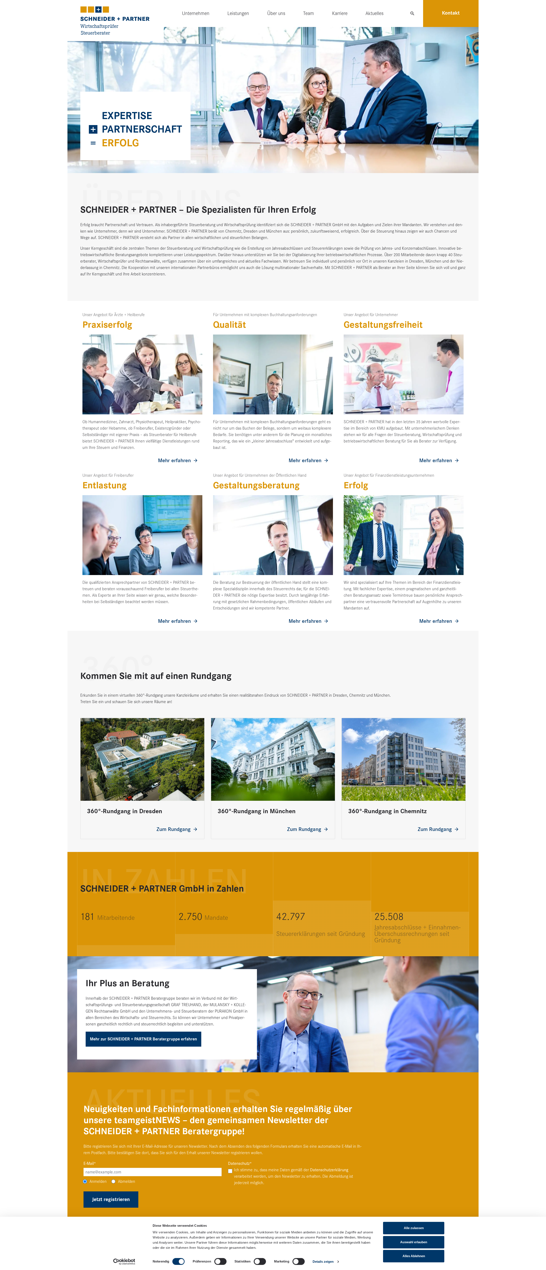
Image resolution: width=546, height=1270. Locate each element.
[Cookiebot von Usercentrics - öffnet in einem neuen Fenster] (124, 1261)
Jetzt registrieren (111, 1199)
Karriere (340, 13)
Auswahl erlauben (413, 1242)
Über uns (276, 13)
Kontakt (451, 13)
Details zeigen (323, 1261)
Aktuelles (374, 13)
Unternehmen (195, 13)
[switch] (220, 1261)
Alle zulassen (414, 1228)
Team (308, 13)
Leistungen (238, 13)
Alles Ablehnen (414, 1256)
